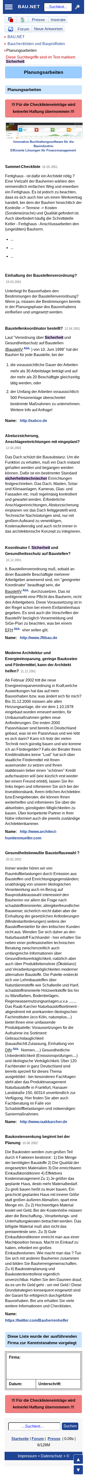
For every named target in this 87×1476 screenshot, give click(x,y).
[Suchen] (77, 7)
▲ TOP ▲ (78, 1459)
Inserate (58, 19)
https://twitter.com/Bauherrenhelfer (36, 1320)
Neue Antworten (48, 28)
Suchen (70, 1426)
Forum (23, 29)
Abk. (27, 348)
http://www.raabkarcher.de (43, 1122)
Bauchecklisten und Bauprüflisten (36, 44)
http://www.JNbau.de (38, 638)
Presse (38, 19)
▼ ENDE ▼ (78, 1470)
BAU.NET (29, 6)
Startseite (20, 1439)
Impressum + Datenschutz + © (43, 1456)
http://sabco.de (33, 421)
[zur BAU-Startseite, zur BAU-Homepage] (10, 19)
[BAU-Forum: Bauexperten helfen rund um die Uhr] (10, 29)
